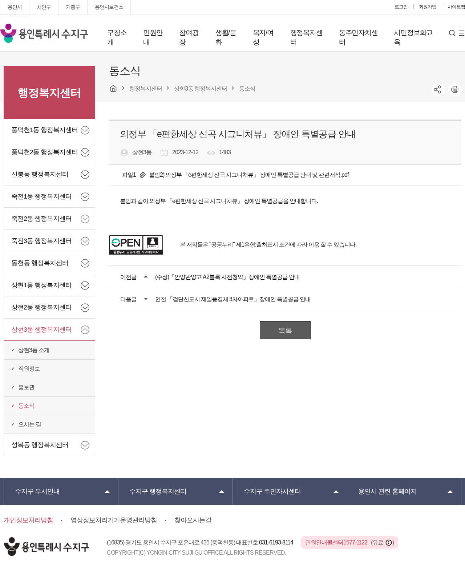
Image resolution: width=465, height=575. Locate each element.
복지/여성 (263, 37)
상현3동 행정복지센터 (41, 329)
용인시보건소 (109, 7)
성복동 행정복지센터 (39, 444)
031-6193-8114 (276, 542)
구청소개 (116, 37)
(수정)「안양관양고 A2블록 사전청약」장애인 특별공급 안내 (227, 277)
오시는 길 (29, 424)
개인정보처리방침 (28, 520)
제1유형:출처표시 (257, 244)
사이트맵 (456, 6)
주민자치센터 (272, 491)
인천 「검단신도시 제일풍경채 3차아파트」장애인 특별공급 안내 (233, 299)
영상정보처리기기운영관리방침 (113, 520)
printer (454, 89)
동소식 (26, 406)
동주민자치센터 (358, 37)
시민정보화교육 (413, 37)
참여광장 (188, 37)
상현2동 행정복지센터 (41, 307)
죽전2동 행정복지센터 (41, 218)
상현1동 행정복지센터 (41, 285)
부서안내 (37, 491)
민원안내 (152, 37)
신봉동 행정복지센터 (39, 174)
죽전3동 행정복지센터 (41, 240)
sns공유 (438, 89)
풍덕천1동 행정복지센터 (44, 129)
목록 (285, 331)
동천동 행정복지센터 (39, 263)
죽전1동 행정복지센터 (41, 196)
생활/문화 (225, 37)
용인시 (15, 7)
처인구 (44, 7)
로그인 (401, 6)
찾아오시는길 (192, 520)
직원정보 (29, 369)
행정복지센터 (306, 37)
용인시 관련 (387, 491)
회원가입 (427, 6)
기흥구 (73, 7)
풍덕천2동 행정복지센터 (44, 152)
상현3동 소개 (33, 350)
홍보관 (26, 387)
